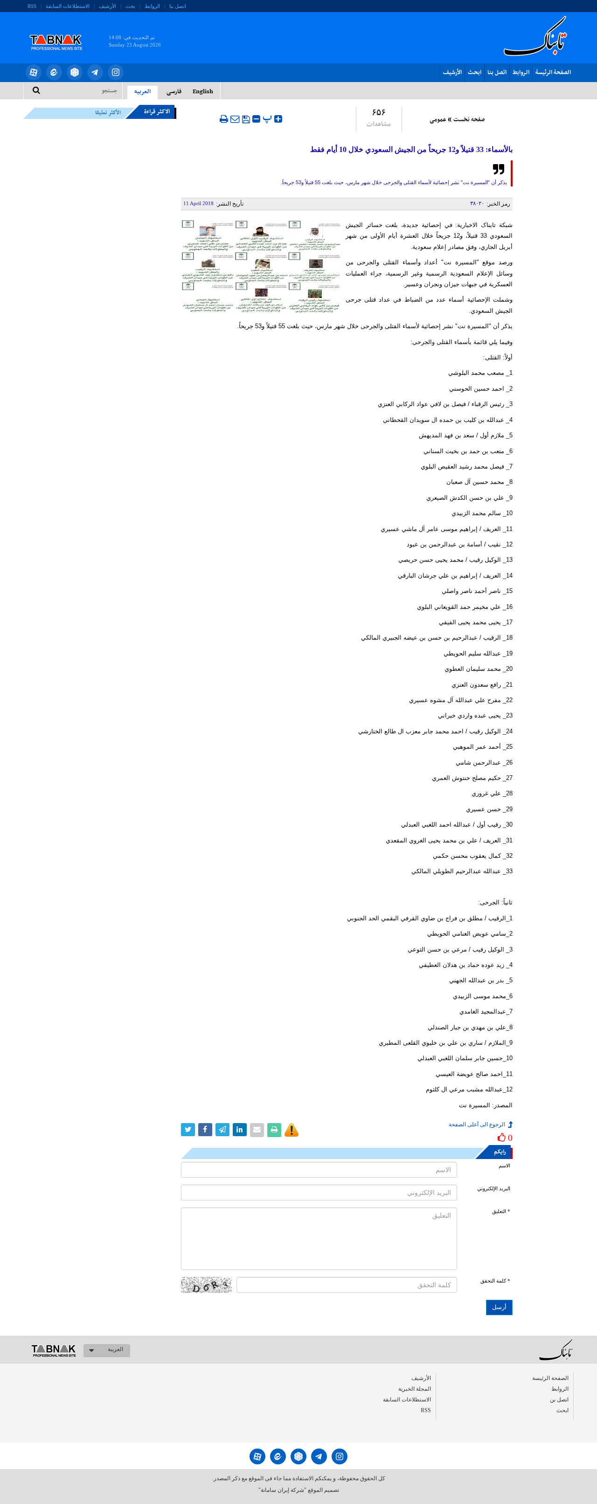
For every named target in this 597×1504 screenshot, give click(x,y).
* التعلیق (501, 1211)
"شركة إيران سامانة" (282, 1490)
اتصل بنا (177, 6)
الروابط (152, 6)
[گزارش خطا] (291, 1130)
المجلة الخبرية (414, 1389)
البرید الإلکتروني (493, 1188)
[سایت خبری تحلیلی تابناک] (61, 31)
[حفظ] (246, 119)
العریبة (115, 1349)
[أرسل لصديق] (235, 118)
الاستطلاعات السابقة (68, 6)
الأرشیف (107, 6)
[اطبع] (224, 118)
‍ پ (268, 117)
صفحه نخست (469, 120)
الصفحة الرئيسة (553, 73)
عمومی (438, 120)
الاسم (504, 1165)
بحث (130, 6)
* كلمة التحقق (495, 1280)
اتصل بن (559, 1399)
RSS (32, 6)
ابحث (474, 73)
